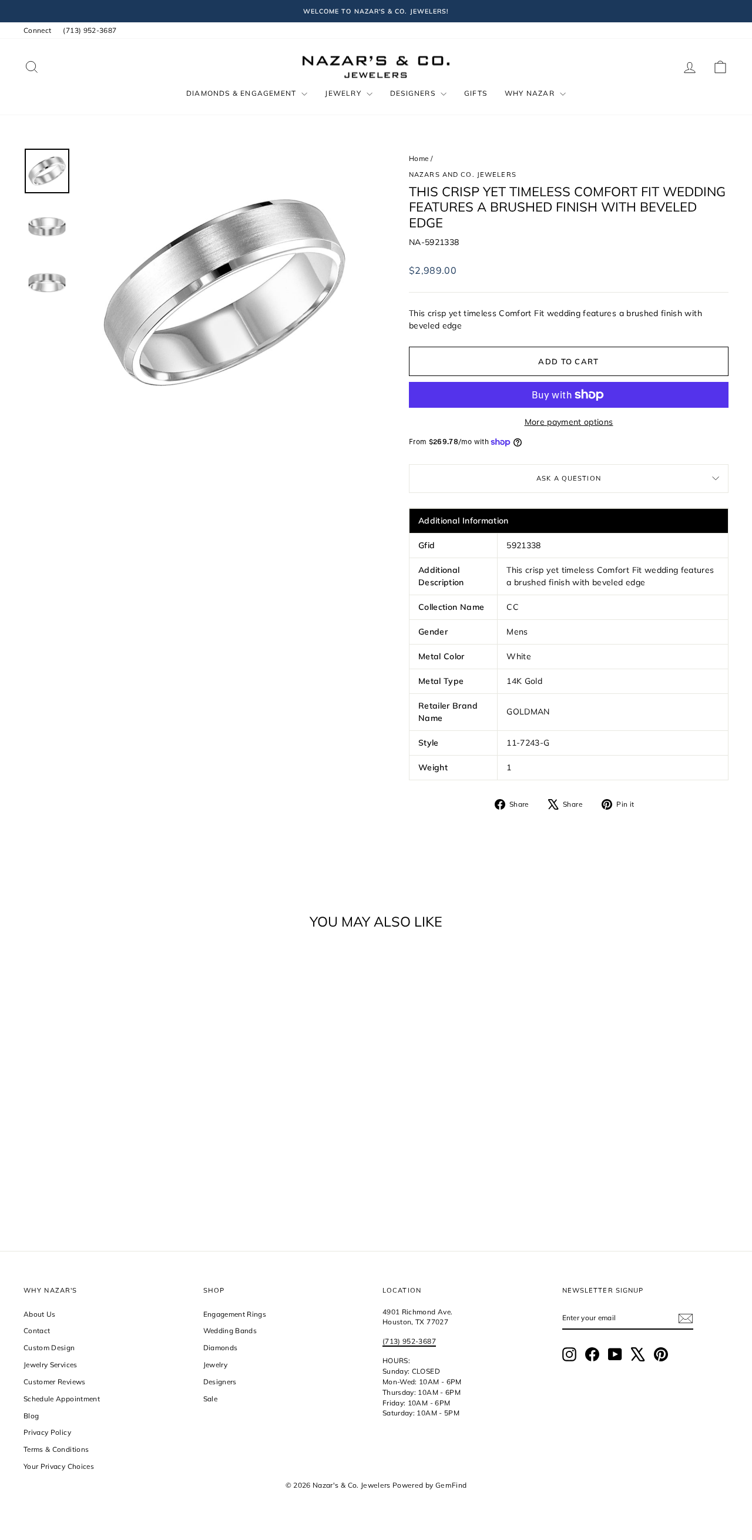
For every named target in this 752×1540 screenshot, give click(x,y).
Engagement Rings (235, 1314)
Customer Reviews (55, 1381)
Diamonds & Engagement (242, 93)
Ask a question (568, 478)
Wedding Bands (230, 1330)
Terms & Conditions (56, 1449)
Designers (414, 93)
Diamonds (220, 1347)
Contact (37, 1330)
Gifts (475, 93)
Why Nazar (531, 93)
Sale (210, 1398)
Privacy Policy (47, 1432)
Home (418, 158)
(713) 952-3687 (89, 30)
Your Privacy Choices (59, 1466)
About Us (40, 1314)
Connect (37, 30)
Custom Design (49, 1347)
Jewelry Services (51, 1364)
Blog (31, 1415)
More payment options (569, 422)
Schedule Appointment (62, 1398)
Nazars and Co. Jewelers (462, 174)
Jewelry (344, 93)
